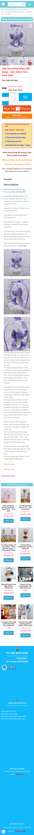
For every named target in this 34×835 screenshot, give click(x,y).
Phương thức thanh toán (9, 714)
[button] (29, 4)
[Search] (23, 4)
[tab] (8, 179)
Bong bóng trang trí (11, 9)
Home (3, 9)
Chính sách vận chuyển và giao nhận (13, 716)
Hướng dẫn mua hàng (8, 711)
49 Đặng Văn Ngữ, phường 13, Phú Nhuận (17, 160)
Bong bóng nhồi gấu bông (13, 196)
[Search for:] (17, 4)
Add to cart (25, 97)
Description (8, 179)
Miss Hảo (11, 658)
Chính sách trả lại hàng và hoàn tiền (13, 719)
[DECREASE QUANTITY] (5, 95)
